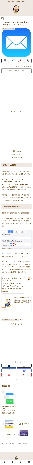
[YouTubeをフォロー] (8, 375)
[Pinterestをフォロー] (24, 375)
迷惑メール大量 (15, 155)
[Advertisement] (16, 91)
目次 (13, 151)
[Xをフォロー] (24, 366)
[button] (28, 61)
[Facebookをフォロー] (8, 370)
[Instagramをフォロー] (24, 370)
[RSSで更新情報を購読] (16, 379)
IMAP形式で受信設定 (17, 157)
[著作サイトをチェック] (8, 366)
